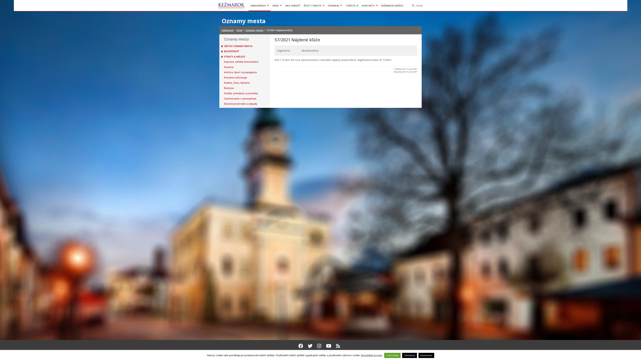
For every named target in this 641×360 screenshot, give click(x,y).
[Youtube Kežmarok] (328, 346)
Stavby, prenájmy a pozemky (241, 93)
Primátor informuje (235, 77)
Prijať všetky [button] (392, 355)
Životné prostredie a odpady (240, 103)
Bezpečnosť (231, 51)
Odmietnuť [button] (409, 355)
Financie (229, 67)
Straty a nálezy (234, 56)
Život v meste (312, 5)
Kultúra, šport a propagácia (240, 72)
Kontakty (368, 5)
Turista (351, 5)
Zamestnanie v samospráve (240, 98)
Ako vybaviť (292, 5)
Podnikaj (333, 5)
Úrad (275, 5)
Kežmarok (231, 5)
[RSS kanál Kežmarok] (338, 346)
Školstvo (229, 88)
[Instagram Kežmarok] (319, 346)
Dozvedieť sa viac (371, 355)
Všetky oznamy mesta (238, 46)
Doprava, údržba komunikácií (241, 61)
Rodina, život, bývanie (237, 82)
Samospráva (258, 5)
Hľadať (419, 5)
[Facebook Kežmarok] (300, 346)
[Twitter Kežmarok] (310, 346)
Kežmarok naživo (392, 5)
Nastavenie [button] (426, 355)
